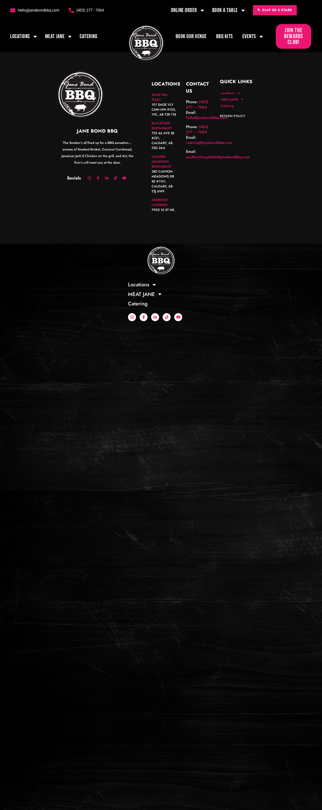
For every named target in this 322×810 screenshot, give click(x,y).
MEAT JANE (55, 36)
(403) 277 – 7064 (197, 104)
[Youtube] (124, 178)
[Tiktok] (115, 178)
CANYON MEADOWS (160, 159)
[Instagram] (89, 178)
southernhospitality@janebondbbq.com (218, 157)
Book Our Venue (191, 36)
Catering (88, 36)
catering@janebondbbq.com (209, 142)
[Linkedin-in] (107, 178)
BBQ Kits (224, 36)
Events (249, 36)
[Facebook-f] (98, 178)
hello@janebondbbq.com (206, 117)
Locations (20, 36)
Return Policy (232, 116)
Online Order (184, 10)
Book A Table (225, 10)
